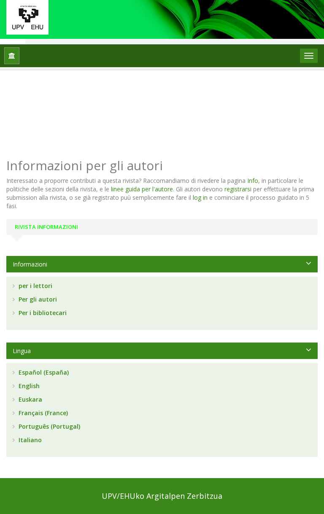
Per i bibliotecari (42, 313)
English (28, 386)
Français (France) (42, 413)
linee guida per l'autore (142, 189)
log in (200, 197)
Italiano (29, 440)
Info (252, 181)
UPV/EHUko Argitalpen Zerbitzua (162, 496)
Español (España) (43, 372)
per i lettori (34, 286)
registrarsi (237, 189)
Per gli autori (37, 299)
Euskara (29, 399)
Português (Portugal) (48, 426)
